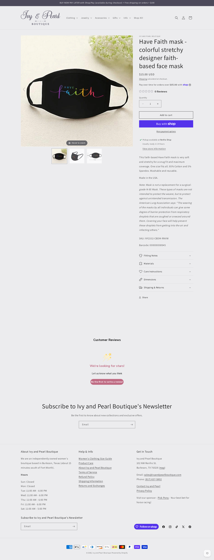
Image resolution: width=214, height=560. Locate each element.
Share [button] (145, 297)
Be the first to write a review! (107, 381)
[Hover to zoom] (77, 90)
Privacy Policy (144, 490)
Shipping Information (91, 481)
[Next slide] (130, 89)
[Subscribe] (131, 424)
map (162, 467)
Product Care (86, 463)
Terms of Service (88, 472)
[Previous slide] (24, 89)
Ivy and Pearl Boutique (102, 553)
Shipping (143, 79)
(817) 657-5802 (153, 479)
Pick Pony (163, 497)
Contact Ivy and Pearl (148, 486)
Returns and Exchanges (92, 485)
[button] (71, 18)
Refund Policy (86, 476)
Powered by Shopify (120, 553)
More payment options (166, 131)
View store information (154, 148)
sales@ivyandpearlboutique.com (162, 474)
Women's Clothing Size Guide (95, 458)
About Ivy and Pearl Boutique (95, 467)
